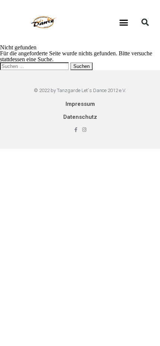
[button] (124, 22)
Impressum (80, 104)
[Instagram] (84, 129)
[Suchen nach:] (35, 66)
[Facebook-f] (75, 129)
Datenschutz (80, 117)
